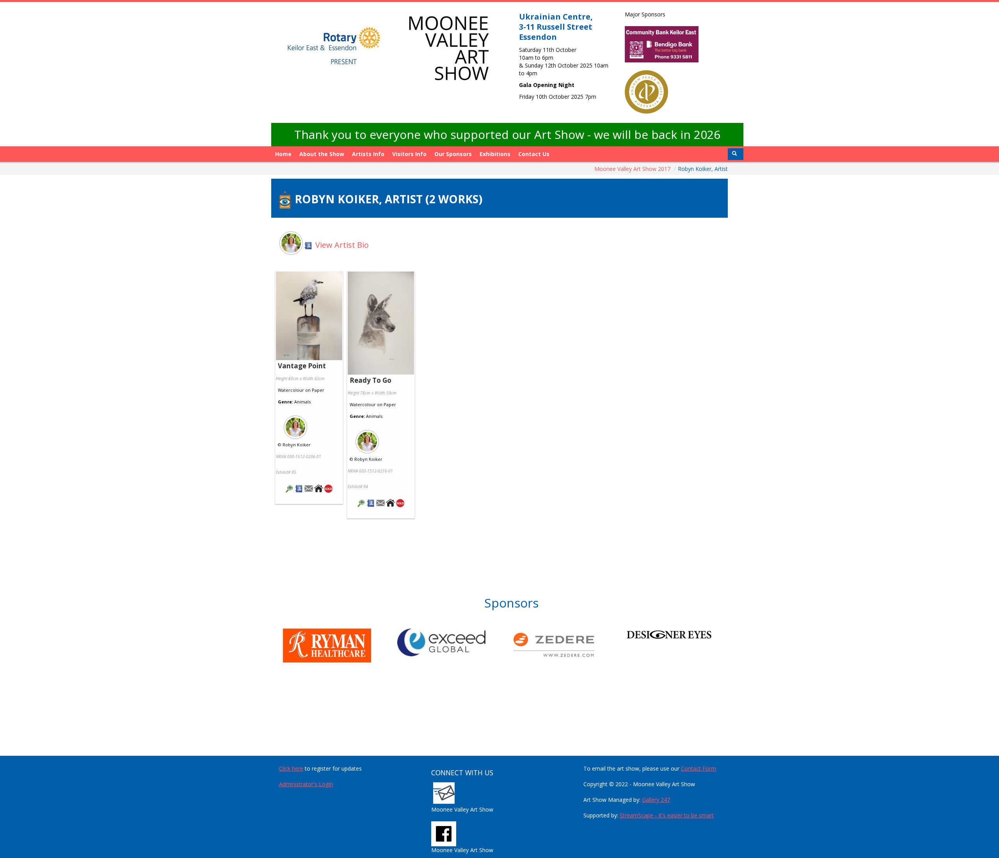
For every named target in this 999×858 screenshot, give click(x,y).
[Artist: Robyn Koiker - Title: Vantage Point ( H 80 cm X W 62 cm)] (309, 316)
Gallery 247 (656, 799)
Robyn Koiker (297, 445)
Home (283, 154)
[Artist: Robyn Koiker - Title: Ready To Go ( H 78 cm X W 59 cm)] (381, 323)
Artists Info (368, 154)
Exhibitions (495, 154)
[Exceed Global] (454, 642)
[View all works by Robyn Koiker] (309, 425)
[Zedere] (569, 645)
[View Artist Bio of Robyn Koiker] (299, 489)
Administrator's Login (306, 784)
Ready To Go (370, 380)
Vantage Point (302, 365)
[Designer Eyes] (683, 634)
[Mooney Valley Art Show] (443, 833)
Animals (302, 402)
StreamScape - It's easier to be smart (667, 815)
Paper (318, 390)
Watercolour (291, 390)
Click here (291, 768)
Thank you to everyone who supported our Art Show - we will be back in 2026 (507, 134)
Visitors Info (409, 154)
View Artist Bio (341, 245)
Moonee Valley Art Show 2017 (633, 168)
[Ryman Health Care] (340, 646)
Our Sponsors (453, 154)
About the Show (321, 154)
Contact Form (698, 768)
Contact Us (533, 154)
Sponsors (511, 602)
